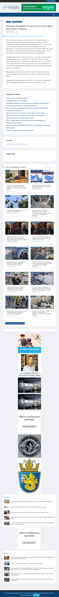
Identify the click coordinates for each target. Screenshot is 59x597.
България (6, 497)
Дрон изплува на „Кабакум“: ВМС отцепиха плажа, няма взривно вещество (32, 501)
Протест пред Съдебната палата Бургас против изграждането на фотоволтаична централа (26, 122)
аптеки (13, 144)
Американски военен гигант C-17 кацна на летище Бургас (16, 210)
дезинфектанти (20, 144)
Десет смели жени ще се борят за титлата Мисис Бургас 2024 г (25, 113)
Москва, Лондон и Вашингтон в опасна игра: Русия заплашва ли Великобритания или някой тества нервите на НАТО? (17, 239)
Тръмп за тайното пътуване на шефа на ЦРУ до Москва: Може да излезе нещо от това (41, 238)
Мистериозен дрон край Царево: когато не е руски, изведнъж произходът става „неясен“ (16, 263)
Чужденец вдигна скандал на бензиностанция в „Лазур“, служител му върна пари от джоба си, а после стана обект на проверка (42, 213)
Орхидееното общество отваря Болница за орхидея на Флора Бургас (27, 103)
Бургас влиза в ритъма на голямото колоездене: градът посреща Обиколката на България (17, 312)
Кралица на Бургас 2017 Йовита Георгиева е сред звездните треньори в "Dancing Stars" (28, 126)
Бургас (8, 22)
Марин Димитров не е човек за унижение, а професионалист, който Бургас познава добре (15, 288)
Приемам (36, 595)
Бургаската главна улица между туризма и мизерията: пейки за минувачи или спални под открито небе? (17, 187)
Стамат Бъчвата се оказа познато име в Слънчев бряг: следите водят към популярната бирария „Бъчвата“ (42, 264)
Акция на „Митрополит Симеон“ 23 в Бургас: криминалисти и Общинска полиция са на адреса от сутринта (42, 313)
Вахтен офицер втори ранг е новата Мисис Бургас (21, 106)
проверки (8, 144)
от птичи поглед (50, 1)
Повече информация (26, 595)
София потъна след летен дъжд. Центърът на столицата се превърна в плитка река (33, 517)
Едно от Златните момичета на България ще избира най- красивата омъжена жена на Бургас (27, 109)
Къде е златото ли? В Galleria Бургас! (17, 98)
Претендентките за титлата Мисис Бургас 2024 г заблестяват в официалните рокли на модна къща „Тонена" (25, 117)
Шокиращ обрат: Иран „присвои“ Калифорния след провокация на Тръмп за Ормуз (41, 186)
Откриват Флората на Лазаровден (16, 101)
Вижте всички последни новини (15, 323)
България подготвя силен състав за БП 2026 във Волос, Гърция (28, 507)
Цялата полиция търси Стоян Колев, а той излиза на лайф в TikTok (29, 512)
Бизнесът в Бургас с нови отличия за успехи (19, 130)
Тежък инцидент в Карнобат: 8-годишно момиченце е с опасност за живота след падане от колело (41, 288)
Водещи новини (17, 22)
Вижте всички (50, 167)
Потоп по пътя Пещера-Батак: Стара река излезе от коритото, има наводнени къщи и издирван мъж (32, 523)
